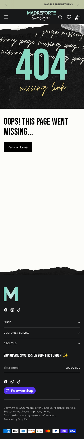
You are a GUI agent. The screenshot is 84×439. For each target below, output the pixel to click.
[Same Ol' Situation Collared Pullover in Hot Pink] (21, 215)
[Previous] (6, 4)
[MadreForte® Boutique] (41, 17)
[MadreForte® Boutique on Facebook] (6, 310)
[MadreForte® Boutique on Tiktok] (19, 310)
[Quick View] (34, 237)
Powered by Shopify (15, 419)
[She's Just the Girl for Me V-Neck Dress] (58, 215)
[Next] (77, 4)
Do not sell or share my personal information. (30, 415)
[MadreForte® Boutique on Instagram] (12, 310)
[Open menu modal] (6, 17)
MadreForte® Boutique (39, 408)
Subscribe (73, 367)
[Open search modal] (60, 17)
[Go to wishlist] (69, 16)
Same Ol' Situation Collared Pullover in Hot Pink (21, 252)
